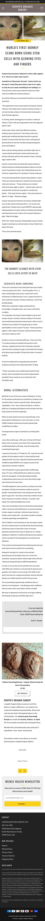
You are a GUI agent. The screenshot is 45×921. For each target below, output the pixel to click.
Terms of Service (8, 856)
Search (4, 845)
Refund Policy (7, 849)
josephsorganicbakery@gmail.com (15, 822)
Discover (22, 750)
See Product (22, 693)
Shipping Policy (7, 859)
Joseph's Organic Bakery (22, 8)
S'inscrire (21, 804)
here (16, 216)
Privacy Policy (7, 852)
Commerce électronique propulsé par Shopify (22, 916)
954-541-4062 (7, 825)
